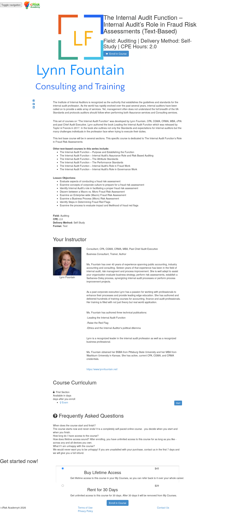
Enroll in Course (117, 503)
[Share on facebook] (34, 100)
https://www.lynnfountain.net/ (102, 369)
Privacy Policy (85, 511)
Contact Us (163, 507)
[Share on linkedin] (34, 107)
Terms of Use (85, 507)
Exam (65, 402)
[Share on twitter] (34, 104)
